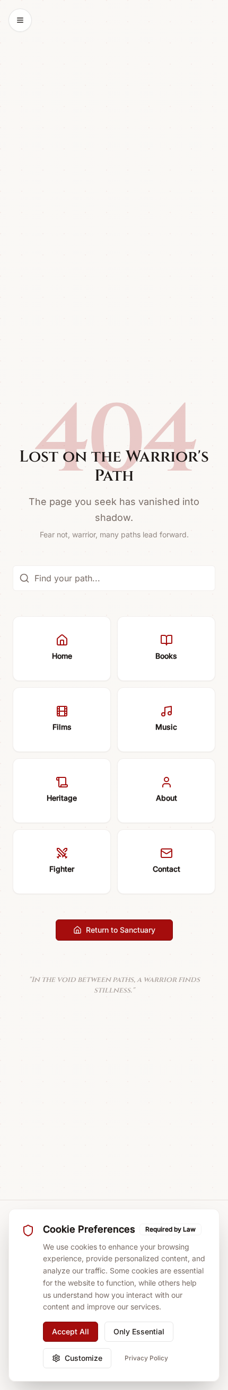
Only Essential (138, 1331)
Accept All (70, 1331)
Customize (83, 1357)
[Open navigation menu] (20, 20)
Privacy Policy (146, 1358)
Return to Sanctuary (120, 929)
